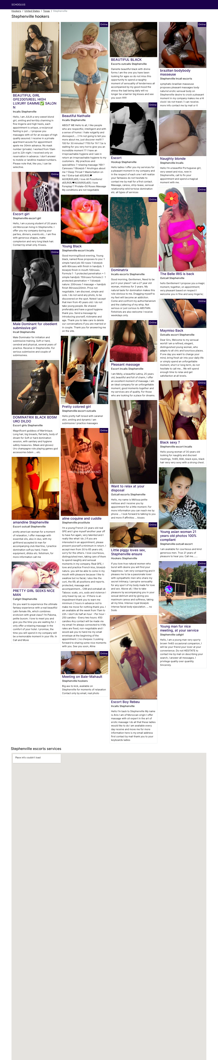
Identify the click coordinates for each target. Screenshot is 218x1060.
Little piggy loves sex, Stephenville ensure (128, 552)
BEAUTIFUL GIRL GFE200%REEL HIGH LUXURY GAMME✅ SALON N (34, 101)
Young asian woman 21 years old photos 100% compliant (178, 536)
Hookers (16, 10)
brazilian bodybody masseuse (175, 72)
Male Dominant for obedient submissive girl (35, 326)
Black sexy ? (170, 442)
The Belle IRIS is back (177, 274)
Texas (46, 10)
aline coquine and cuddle (81, 518)
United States (32, 10)
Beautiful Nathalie (76, 116)
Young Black (72, 246)
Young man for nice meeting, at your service (179, 628)
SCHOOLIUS (18, 4)
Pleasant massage (125, 364)
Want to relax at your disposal (127, 488)
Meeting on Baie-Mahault (82, 677)
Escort (116, 158)
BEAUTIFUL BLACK (126, 60)
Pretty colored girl (76, 407)
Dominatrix (119, 270)
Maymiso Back (171, 330)
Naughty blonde (173, 159)
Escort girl (21, 214)
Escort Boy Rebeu (125, 702)
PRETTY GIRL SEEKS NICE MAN (34, 593)
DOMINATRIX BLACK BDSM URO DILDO (35, 419)
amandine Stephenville (31, 522)
